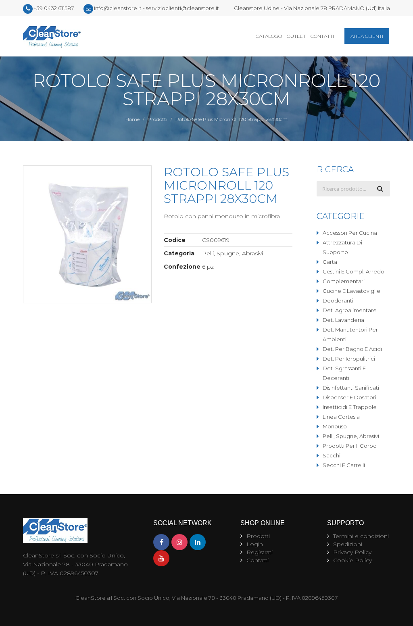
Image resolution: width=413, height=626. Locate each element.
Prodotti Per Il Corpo (350, 445)
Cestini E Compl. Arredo (353, 271)
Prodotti (157, 119)
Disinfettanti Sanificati (351, 387)
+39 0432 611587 (53, 8)
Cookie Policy (352, 560)
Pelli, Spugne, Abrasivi (351, 436)
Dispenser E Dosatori (349, 397)
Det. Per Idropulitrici (349, 358)
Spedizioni (347, 544)
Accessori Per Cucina (350, 233)
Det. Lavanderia (343, 320)
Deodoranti (338, 300)
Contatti (322, 36)
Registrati (259, 552)
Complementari (344, 281)
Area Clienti (366, 36)
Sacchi (331, 455)
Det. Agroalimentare (350, 310)
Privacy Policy (352, 552)
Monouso (335, 426)
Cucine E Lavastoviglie (351, 291)
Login (254, 544)
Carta (330, 262)
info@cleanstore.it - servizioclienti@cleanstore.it (156, 8)
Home (132, 119)
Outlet (296, 36)
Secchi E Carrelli (344, 465)
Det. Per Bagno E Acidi (352, 349)
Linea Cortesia (341, 416)
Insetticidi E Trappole (350, 407)
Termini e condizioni (361, 536)
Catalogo (269, 36)
